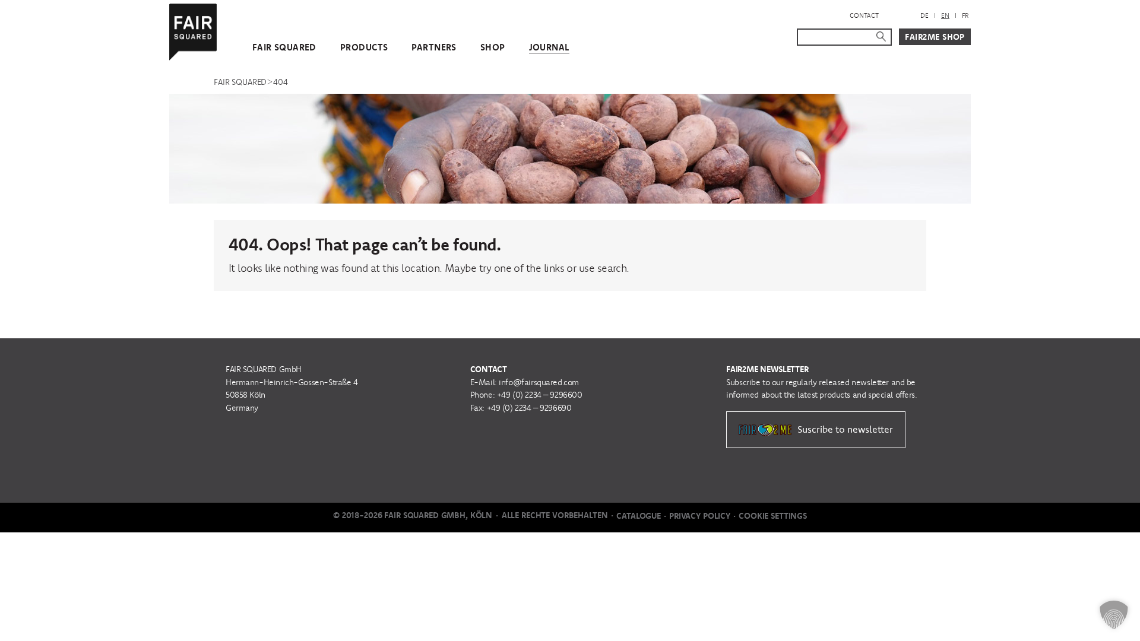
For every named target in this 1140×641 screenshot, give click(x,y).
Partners (433, 47)
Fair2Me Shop (935, 36)
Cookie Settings (773, 515)
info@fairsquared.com (539, 382)
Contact (864, 15)
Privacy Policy (699, 515)
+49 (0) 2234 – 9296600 (539, 394)
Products (364, 47)
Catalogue (638, 515)
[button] (1114, 615)
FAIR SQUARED (284, 47)
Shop (492, 47)
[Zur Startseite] (193, 29)
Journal (549, 47)
